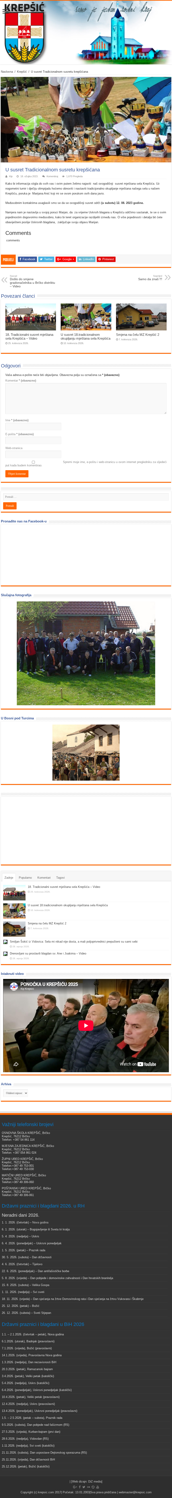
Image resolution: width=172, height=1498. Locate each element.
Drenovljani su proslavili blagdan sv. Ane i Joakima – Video (48, 953)
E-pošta (19, 434)
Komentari (44, 877)
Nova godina (40, 1222)
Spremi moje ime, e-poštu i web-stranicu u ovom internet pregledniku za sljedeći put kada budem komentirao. (86, 463)
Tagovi (60, 877)
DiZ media (94, 1481)
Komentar (20, 380)
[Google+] (75, 1487)
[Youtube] (97, 1487)
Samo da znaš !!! (150, 278)
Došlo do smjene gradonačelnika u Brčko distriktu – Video (32, 281)
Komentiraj (52, 176)
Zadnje (8, 877)
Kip (11, 176)
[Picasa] (93, 1487)
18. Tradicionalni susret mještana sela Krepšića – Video (29, 336)
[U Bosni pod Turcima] (86, 753)
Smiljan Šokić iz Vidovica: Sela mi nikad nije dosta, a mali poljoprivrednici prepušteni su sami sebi (74, 941)
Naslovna (7, 71)
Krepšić (22, 71)
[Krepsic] (86, 32)
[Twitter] (84, 1487)
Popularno (25, 877)
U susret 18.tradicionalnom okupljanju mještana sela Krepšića (85, 336)
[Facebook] (79, 1487)
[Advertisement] (36, 830)
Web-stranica (13, 448)
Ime (16, 420)
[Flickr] (88, 1487)
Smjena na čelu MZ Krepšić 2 (137, 334)
